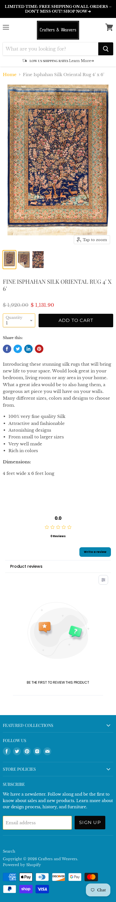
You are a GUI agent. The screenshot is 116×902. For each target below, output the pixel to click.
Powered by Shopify (22, 864)
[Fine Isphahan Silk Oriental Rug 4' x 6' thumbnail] (9, 260)
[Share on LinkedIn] (28, 349)
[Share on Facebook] (7, 349)
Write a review (95, 552)
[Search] (105, 48)
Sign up (90, 822)
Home (10, 74)
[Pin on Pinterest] (39, 349)
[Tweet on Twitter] (18, 349)
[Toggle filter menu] (103, 580)
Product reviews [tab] (26, 566)
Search (9, 851)
